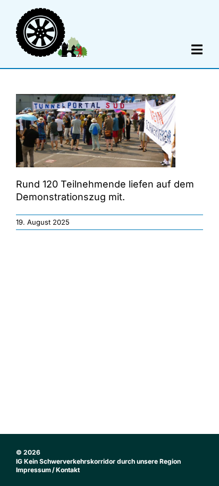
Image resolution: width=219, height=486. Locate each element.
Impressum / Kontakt (48, 470)
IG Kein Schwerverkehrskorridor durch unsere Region (98, 461)
